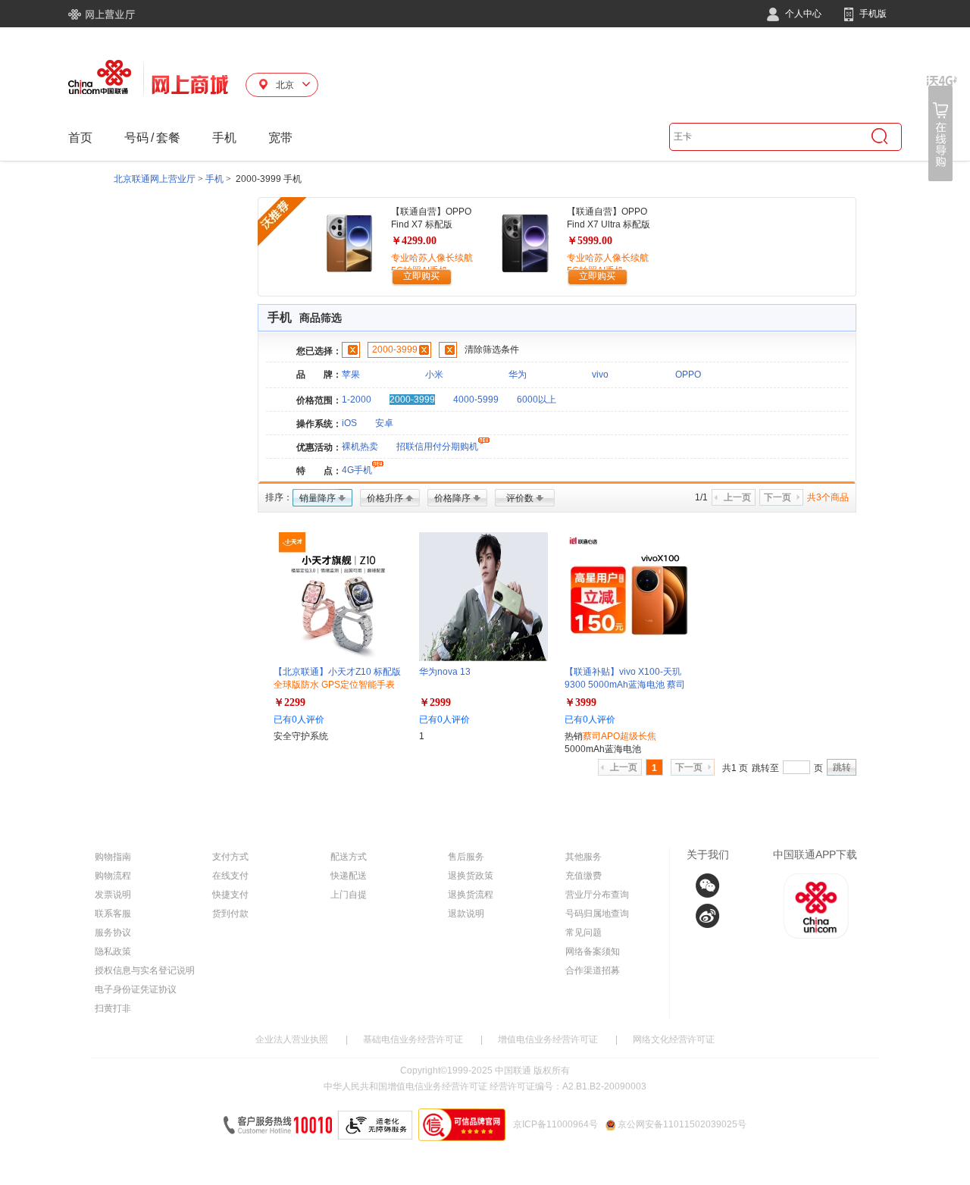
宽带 (280, 137)
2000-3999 (395, 349)
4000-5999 (476, 399)
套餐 (168, 137)
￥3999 (580, 702)
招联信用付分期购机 (437, 446)
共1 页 (735, 768)
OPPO (688, 374)
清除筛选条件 (492, 349)
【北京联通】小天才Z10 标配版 (337, 684)
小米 (434, 374)
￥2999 (435, 702)
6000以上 (536, 399)
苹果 (351, 374)
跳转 (842, 767)
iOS (349, 423)
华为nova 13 (445, 671)
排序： (279, 497)
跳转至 (765, 768)
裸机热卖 (360, 446)
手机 (224, 137)
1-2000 (356, 399)
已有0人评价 (299, 719)
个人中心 (802, 13)
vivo (600, 374)
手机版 (872, 13)
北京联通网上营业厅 (155, 179)
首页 (80, 137)
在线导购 (942, 128)
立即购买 (421, 276)
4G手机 (357, 470)
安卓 (384, 423)
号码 (136, 137)
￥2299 (289, 702)
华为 (517, 374)
